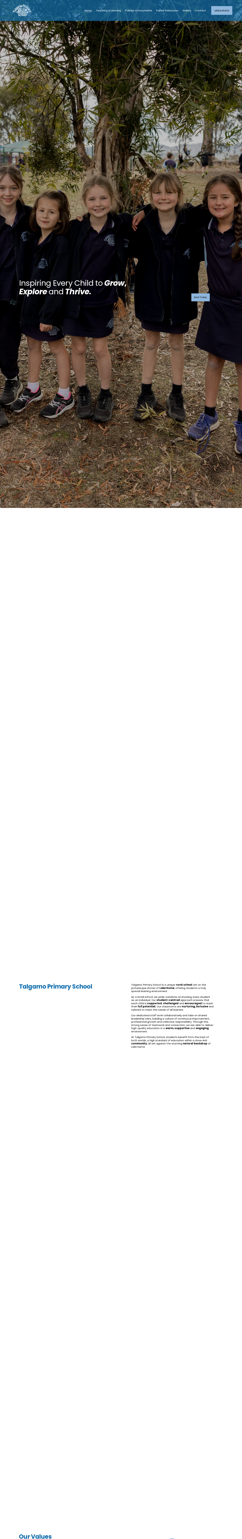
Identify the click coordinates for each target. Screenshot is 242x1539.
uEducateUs (222, 10)
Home (88, 10)
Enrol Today (200, 297)
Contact (200, 10)
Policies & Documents (138, 10)
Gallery (187, 10)
